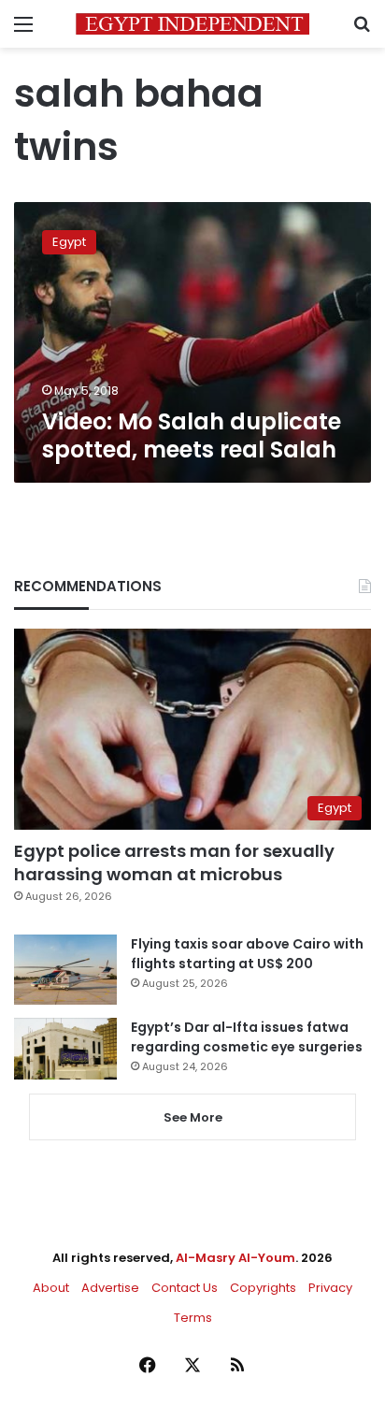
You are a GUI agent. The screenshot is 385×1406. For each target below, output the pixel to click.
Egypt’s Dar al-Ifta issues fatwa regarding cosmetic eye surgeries (247, 1037)
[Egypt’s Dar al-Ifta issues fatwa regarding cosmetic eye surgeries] (65, 1049)
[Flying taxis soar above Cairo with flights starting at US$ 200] (65, 970)
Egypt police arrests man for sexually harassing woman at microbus (174, 862)
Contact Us (184, 1288)
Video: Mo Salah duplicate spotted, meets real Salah (191, 435)
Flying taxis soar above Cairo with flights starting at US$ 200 (247, 954)
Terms (193, 1317)
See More (193, 1117)
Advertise (110, 1288)
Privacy (330, 1288)
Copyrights (263, 1288)
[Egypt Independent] (192, 24)
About (51, 1288)
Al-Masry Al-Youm (235, 1258)
